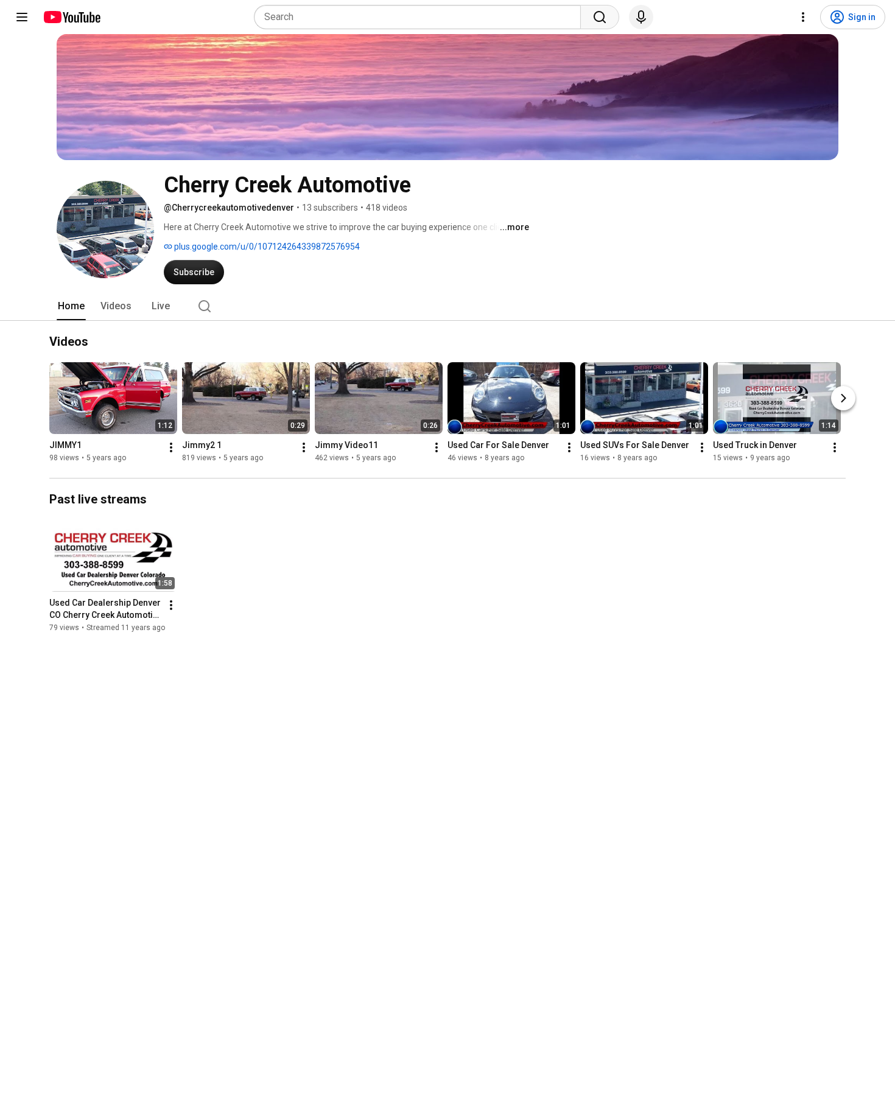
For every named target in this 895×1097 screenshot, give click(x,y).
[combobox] (421, 17)
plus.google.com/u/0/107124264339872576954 (266, 246)
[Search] (599, 17)
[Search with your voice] (641, 17)
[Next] (843, 398)
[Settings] (803, 17)
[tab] (71, 306)
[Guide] (22, 17)
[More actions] (171, 447)
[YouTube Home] (71, 17)
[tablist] (447, 306)
